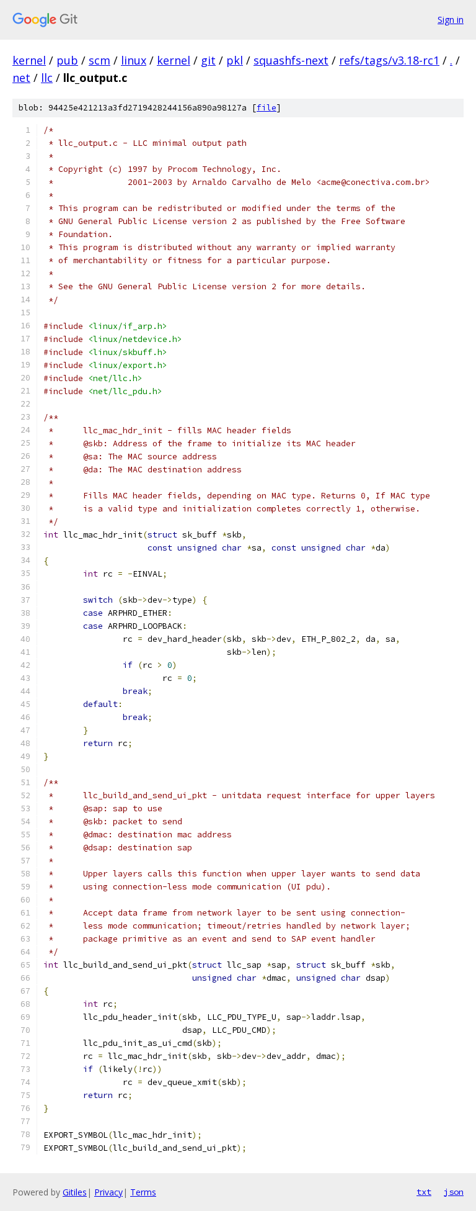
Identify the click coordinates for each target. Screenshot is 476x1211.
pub (67, 60)
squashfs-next (290, 60)
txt (423, 1191)
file (266, 107)
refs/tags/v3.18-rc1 (389, 60)
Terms (143, 1192)
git (208, 60)
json (454, 1191)
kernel (29, 60)
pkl (234, 60)
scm (99, 60)
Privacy (108, 1192)
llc (47, 77)
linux (133, 60)
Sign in (451, 19)
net (21, 77)
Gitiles (75, 1192)
